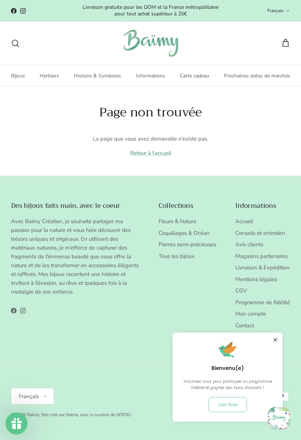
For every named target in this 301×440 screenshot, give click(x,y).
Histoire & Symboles (97, 75)
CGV (241, 290)
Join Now (228, 404)
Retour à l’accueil (150, 153)
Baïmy (33, 415)
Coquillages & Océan (184, 233)
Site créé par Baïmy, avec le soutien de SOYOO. (86, 415)
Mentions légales (256, 279)
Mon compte (250, 313)
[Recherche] (15, 43)
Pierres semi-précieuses (187, 244)
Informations (150, 75)
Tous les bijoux (177, 256)
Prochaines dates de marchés (257, 75)
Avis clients (249, 244)
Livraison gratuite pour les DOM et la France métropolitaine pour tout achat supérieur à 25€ (150, 10)
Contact (244, 325)
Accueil (244, 221)
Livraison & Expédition (262, 267)
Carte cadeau (194, 75)
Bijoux (18, 75)
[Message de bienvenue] (279, 418)
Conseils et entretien (260, 233)
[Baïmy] (150, 43)
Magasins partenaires (261, 256)
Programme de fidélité (262, 302)
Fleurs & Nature (177, 221)
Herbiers (49, 75)
